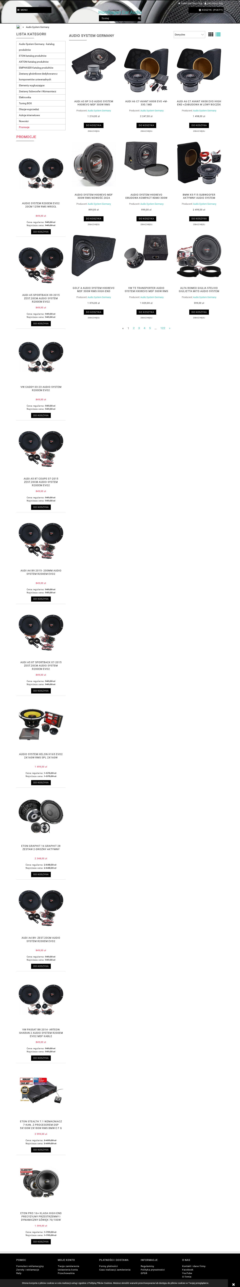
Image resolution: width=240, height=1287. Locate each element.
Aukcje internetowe (29, 115)
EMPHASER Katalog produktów (36, 67)
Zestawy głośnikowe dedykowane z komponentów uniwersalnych (38, 76)
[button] (94, 131)
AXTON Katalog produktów (34, 61)
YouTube (187, 1273)
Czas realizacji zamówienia (115, 1269)
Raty (18, 1273)
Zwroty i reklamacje (27, 1269)
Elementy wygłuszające (31, 85)
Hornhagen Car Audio (120, 12)
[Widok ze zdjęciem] (210, 35)
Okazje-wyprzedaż (29, 109)
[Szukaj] (139, 18)
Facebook (187, 1269)
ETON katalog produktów (33, 55)
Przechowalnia (66, 1273)
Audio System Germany (99, 110)
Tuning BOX (25, 103)
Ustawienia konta (68, 1269)
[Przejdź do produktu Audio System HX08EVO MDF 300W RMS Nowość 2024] (94, 166)
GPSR (144, 1273)
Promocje (24, 127)
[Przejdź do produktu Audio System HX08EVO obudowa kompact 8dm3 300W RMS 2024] (146, 166)
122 (162, 328)
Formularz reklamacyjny (30, 1266)
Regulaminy (147, 1266)
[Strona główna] (19, 27)
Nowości (23, 121)
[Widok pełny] (218, 35)
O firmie (187, 1276)
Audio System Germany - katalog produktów (36, 47)
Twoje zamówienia (68, 1266)
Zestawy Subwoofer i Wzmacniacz (37, 91)
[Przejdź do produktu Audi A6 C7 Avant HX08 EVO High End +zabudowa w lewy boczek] (199, 72)
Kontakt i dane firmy (194, 1266)
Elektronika (25, 97)
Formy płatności (108, 1266)
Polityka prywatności (153, 1269)
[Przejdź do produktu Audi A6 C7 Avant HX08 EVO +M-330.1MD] (146, 72)
